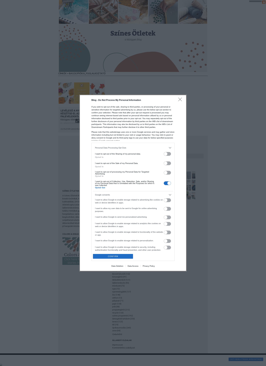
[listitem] (133, 147)
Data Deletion (117, 266)
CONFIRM (113, 256)
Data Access (133, 266)
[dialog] (133, 183)
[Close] (181, 100)
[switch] (167, 154)
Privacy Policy (149, 266)
